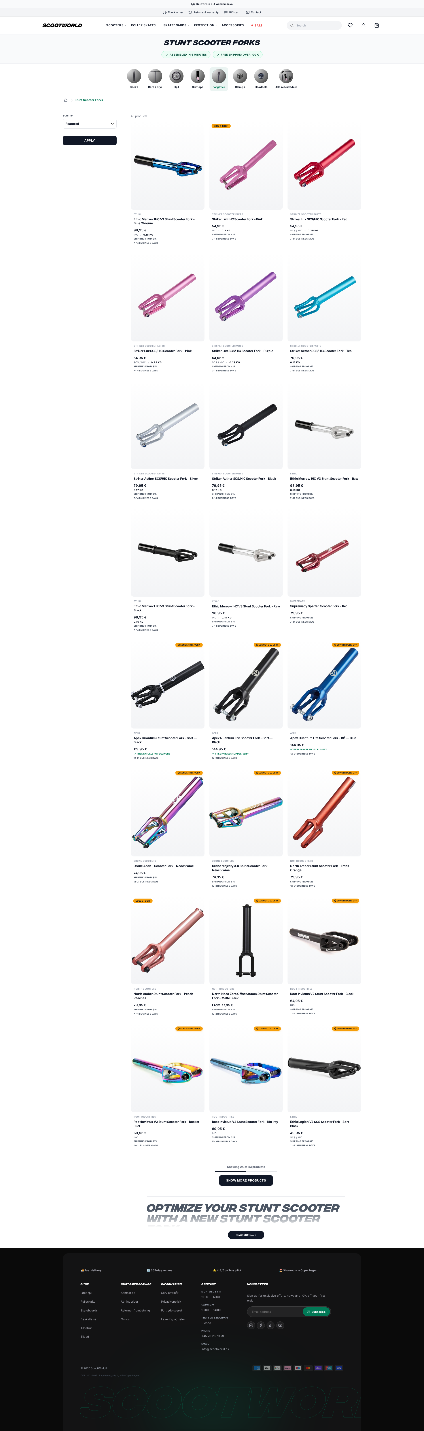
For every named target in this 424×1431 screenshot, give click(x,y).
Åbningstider (129, 1301)
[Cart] (377, 25)
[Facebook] (261, 1325)
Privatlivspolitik (171, 1301)
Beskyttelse (89, 1319)
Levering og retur (173, 1319)
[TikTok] (270, 1325)
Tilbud (85, 1336)
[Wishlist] (350, 25)
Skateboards (89, 1310)
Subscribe (319, 1311)
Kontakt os (128, 1292)
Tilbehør (86, 1328)
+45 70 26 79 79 (212, 1336)
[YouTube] (280, 1325)
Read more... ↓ (246, 1234)
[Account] (363, 25)
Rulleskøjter (89, 1301)
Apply (89, 140)
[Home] (66, 100)
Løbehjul (86, 1292)
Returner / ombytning (135, 1310)
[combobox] (317, 25)
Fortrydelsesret (171, 1310)
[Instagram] (251, 1325)
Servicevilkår (169, 1292)
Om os (125, 1319)
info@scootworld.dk (215, 1349)
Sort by (68, 115)
